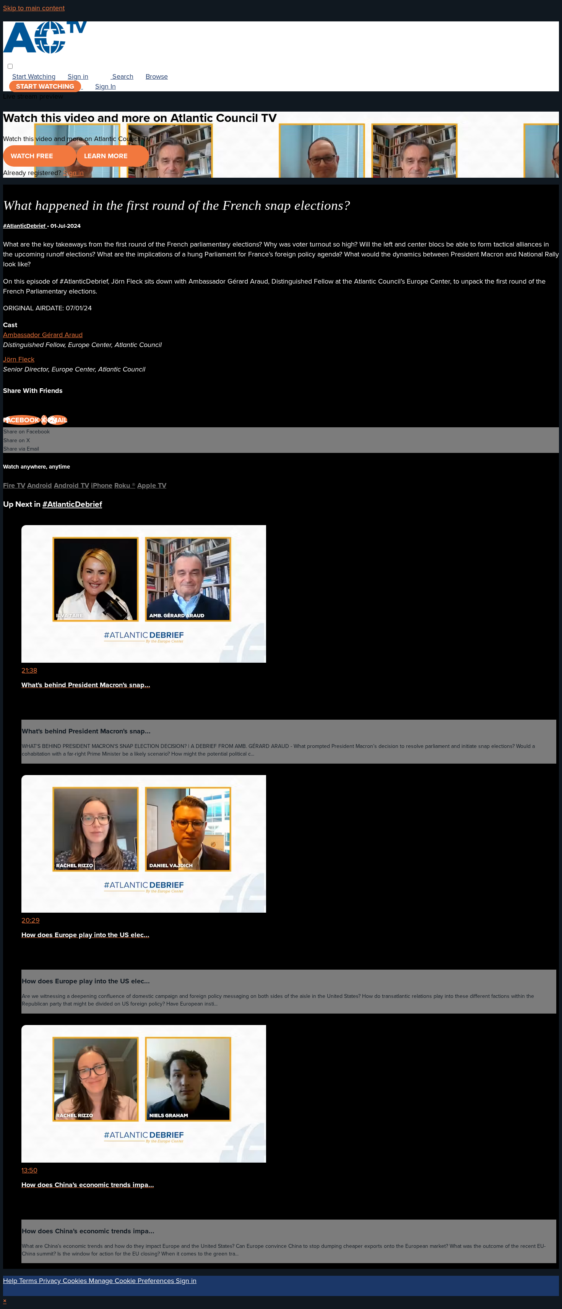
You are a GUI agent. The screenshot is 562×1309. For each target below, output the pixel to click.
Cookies (76, 1280)
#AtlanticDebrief (25, 226)
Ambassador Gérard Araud (43, 334)
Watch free (33, 156)
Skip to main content (34, 8)
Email (57, 420)
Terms (29, 1280)
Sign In (105, 86)
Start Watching (33, 76)
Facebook (22, 420)
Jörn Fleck (18, 359)
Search (121, 76)
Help (11, 1280)
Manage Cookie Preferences (132, 1280)
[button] (10, 66)
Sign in (78, 76)
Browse (157, 76)
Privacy (51, 1280)
